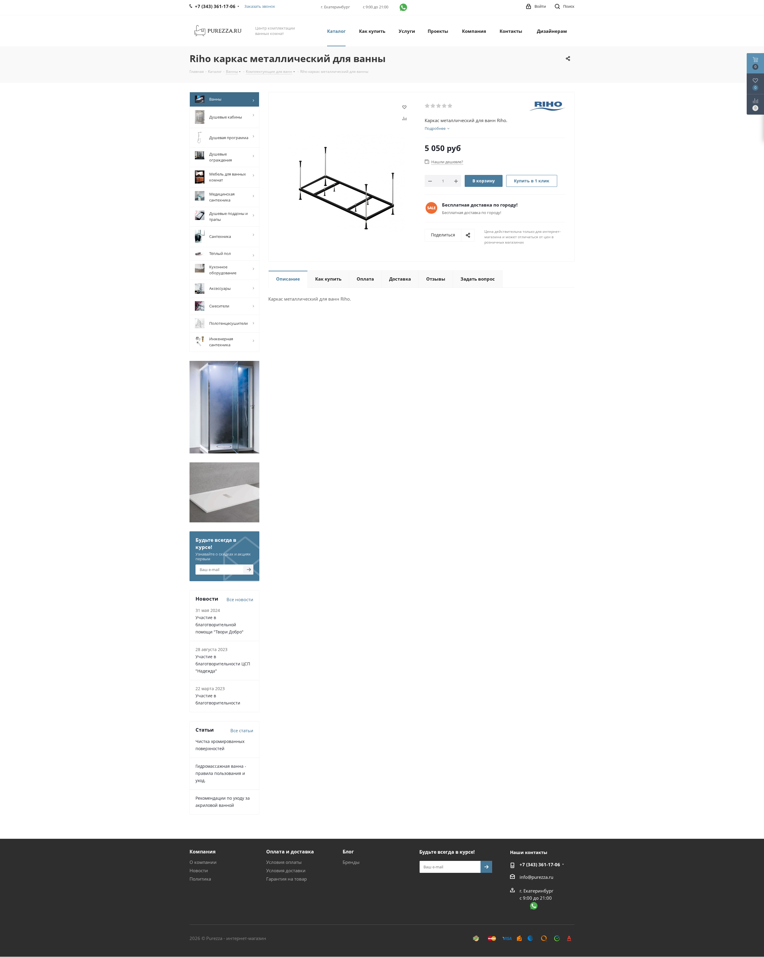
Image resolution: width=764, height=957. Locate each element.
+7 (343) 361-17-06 (540, 864)
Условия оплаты (284, 862)
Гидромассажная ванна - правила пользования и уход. (220, 773)
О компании (203, 862)
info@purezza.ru (536, 877)
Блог (348, 851)
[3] (439, 106)
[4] (444, 106)
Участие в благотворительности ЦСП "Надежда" (222, 664)
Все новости (240, 599)
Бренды (351, 862)
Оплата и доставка (290, 851)
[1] (427, 106)
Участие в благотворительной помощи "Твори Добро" (219, 625)
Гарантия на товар (286, 879)
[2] (433, 106)
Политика (200, 879)
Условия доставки (286, 870)
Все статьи (241, 730)
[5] (450, 106)
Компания (202, 851)
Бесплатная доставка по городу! (479, 205)
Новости (199, 870)
